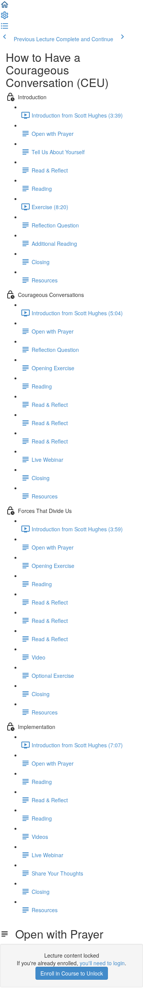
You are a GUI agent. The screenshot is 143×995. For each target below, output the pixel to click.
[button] (4, 7)
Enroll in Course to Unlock (71, 973)
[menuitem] (4, 17)
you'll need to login (102, 963)
